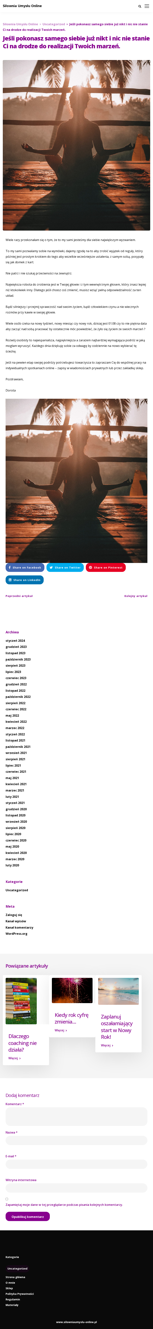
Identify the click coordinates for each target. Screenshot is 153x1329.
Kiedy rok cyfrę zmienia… (71, 1018)
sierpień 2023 (15, 665)
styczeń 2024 (15, 641)
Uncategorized (17, 890)
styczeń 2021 (15, 803)
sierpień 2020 (15, 828)
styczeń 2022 (15, 734)
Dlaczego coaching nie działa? (22, 1042)
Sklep (9, 1288)
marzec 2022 (15, 728)
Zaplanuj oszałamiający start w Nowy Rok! (117, 1026)
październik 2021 (18, 747)
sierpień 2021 (15, 759)
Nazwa (12, 1132)
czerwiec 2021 (16, 772)
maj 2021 (12, 778)
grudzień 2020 (16, 809)
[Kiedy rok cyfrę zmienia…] (72, 990)
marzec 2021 (15, 790)
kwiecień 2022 (16, 722)
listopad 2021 (15, 740)
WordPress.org (16, 934)
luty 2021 (12, 797)
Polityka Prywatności (20, 1294)
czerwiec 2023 (16, 678)
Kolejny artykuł (135, 596)
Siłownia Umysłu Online (22, 6)
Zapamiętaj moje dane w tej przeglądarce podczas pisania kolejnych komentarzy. (64, 1204)
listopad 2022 (15, 691)
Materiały (12, 1305)
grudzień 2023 (16, 647)
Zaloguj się (14, 915)
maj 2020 (12, 846)
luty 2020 (12, 865)
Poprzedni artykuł (19, 596)
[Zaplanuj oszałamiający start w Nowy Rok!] (118, 991)
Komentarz (15, 1104)
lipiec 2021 (13, 765)
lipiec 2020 (13, 834)
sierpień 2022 (15, 703)
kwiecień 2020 (16, 853)
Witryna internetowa (21, 1180)
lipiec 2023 (13, 672)
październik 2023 (18, 659)
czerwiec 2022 (16, 709)
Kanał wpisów (16, 921)
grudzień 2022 (16, 684)
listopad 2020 (15, 815)
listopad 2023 (15, 653)
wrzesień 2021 (16, 753)
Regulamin (13, 1299)
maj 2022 (12, 715)
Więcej (13, 1058)
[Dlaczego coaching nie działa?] (21, 1001)
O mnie (10, 1282)
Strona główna (15, 1277)
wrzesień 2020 (16, 822)
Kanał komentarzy (19, 927)
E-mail (11, 1156)
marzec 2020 (15, 859)
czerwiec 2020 (16, 840)
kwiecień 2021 (16, 784)
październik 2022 (18, 697)
